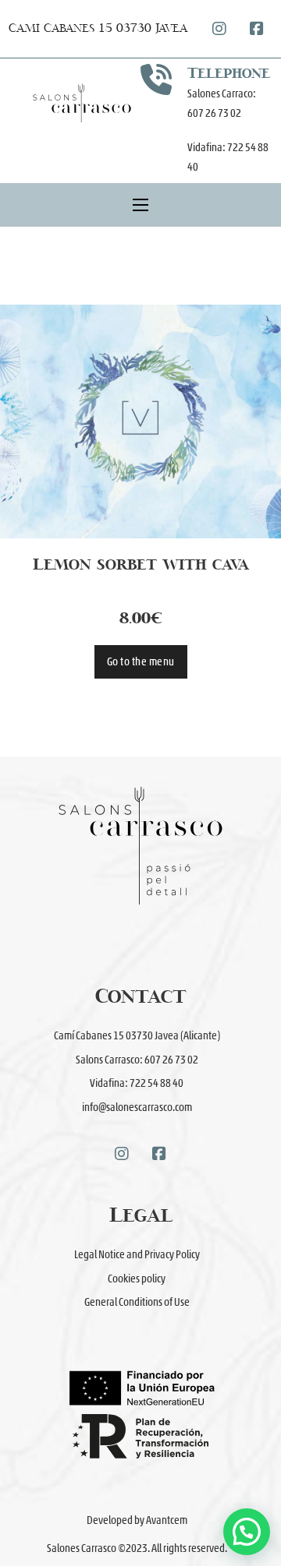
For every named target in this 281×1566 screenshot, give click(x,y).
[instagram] (219, 29)
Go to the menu (141, 662)
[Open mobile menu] (140, 205)
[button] (246, 1531)
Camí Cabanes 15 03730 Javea (98, 28)
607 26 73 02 (215, 113)
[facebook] (257, 29)
